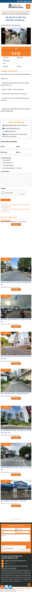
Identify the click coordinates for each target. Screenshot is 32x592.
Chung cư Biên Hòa (7, 11)
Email (17, 146)
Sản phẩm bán (17, 11)
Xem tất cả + (16, 520)
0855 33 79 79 (12, 563)
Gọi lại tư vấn (6, 160)
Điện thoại (4, 152)
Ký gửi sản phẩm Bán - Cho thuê (12, 168)
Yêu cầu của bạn (6, 158)
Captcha (3, 188)
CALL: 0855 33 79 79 (7, 590)
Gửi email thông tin (8, 165)
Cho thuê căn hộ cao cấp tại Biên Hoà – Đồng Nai (16, 6)
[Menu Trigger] (28, 6)
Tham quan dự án (8, 163)
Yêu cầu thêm (5, 171)
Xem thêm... (16, 224)
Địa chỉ (18, 152)
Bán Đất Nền (25, 11)
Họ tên (3, 146)
